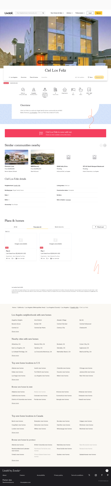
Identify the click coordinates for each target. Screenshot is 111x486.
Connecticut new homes (64, 395)
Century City (61, 327)
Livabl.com (92, 291)
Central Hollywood (85, 324)
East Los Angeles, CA (18, 348)
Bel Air (82, 320)
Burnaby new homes (63, 421)
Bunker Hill (37, 324)
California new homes (18, 395)
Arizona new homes (62, 392)
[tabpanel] (55, 248)
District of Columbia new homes (22, 399)
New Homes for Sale (56, 13)
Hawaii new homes (85, 399)
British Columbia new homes (43, 445)
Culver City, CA (84, 344)
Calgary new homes (86, 421)
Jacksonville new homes (87, 372)
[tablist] (55, 227)
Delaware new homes (85, 395)
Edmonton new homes (41, 425)
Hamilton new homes (63, 425)
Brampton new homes (41, 421)
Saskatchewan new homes (88, 454)
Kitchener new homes (86, 425)
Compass (68, 199)
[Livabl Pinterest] (107, 475)
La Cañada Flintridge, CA (19, 352)
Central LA (15, 327)
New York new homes (86, 376)
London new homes (18, 429)
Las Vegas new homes (18, 376)
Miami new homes (62, 376)
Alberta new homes (18, 445)
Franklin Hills (16, 185)
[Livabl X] (89, 475)
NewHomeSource (8, 482)
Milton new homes (40, 429)
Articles (69, 13)
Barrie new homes (17, 421)
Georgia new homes (62, 399)
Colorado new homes (40, 395)
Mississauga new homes (64, 429)
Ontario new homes (18, 454)
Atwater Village (61, 320)
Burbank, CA (61, 344)
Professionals (79, 13)
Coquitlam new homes (19, 425)
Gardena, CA (38, 348)
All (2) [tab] (15, 227)
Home (14, 307)
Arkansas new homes (85, 392)
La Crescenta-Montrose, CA (43, 352)
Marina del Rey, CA (85, 352)
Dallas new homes (17, 372)
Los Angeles (33, 112)
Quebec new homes (63, 454)
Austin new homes (40, 368)
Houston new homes (63, 372)
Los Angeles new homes (41, 376)
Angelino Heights (17, 320)
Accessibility (41, 475)
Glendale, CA (61, 348)
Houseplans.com (25, 482)
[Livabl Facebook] (101, 475)
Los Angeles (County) (53, 307)
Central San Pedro (40, 327)
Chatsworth (83, 327)
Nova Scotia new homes (64, 448)
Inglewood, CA (84, 348)
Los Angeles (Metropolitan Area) (35, 307)
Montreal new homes (86, 429)
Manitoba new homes (63, 445)
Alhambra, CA (16, 344)
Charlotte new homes (63, 368)
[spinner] (43, 13)
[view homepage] (9, 13)
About (4, 475)
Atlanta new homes (18, 368)
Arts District (38, 320)
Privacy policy (58, 475)
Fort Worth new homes (41, 372)
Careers (22, 475)
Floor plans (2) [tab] (37, 227)
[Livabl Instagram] (96, 475)
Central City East (62, 324)
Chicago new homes (86, 368)
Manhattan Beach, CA (63, 352)
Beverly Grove (16, 324)
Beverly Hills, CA (39, 344)
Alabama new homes (18, 392)
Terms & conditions (77, 475)
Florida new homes (40, 399)
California (21, 307)
